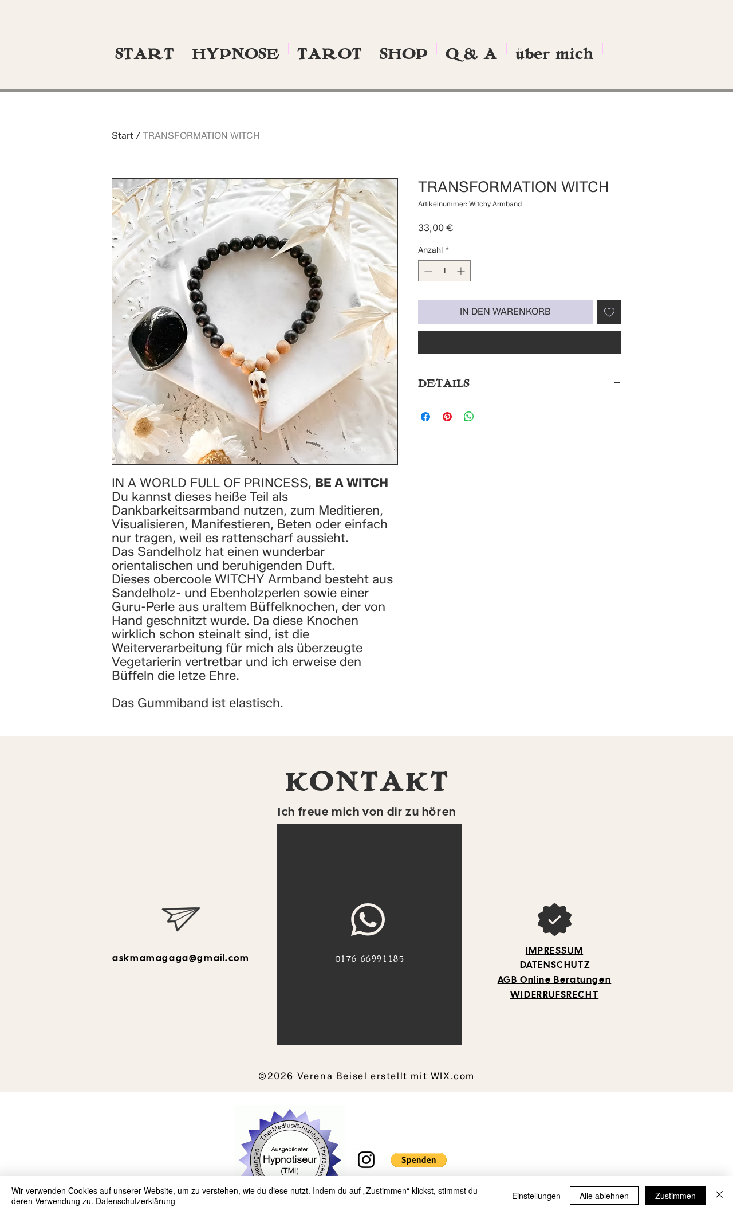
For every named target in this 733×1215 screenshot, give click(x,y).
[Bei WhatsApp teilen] (469, 417)
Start (122, 135)
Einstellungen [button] (536, 1195)
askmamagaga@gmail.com (181, 958)
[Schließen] (719, 1195)
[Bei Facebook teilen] (425, 417)
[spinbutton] (444, 271)
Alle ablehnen (604, 1195)
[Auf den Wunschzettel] (609, 312)
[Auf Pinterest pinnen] (447, 417)
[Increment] (462, 271)
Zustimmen (675, 1195)
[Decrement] (427, 271)
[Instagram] (366, 1160)
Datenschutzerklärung (135, 1200)
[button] (419, 1160)
